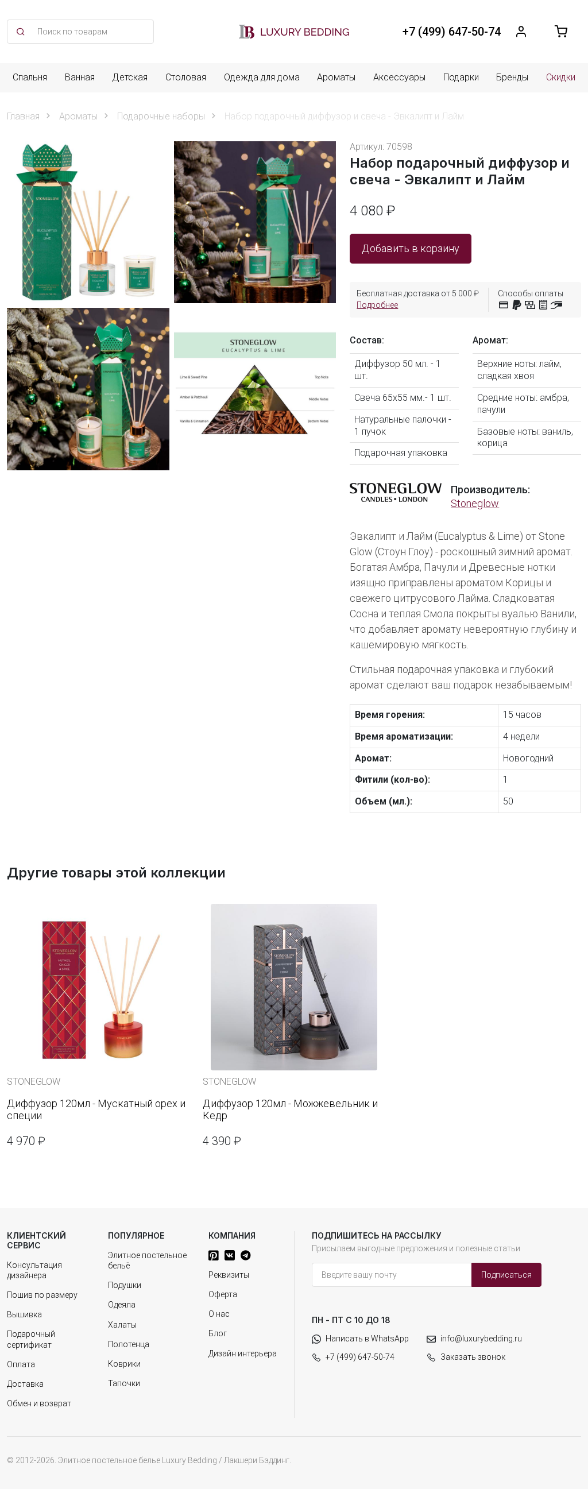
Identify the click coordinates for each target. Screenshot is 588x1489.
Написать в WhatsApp (367, 1338)
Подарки (461, 77)
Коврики (124, 1363)
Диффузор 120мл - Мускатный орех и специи (96, 1109)
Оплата (21, 1364)
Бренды (512, 77)
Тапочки (124, 1383)
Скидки (560, 77)
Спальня (30, 77)
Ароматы (336, 77)
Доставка (25, 1384)
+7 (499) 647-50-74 (360, 1357)
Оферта (222, 1294)
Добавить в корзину (410, 248)
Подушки (124, 1285)
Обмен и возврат (39, 1403)
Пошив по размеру (42, 1295)
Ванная (80, 77)
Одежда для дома (262, 77)
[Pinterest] (213, 1255)
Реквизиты (228, 1274)
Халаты (122, 1324)
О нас (219, 1313)
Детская (130, 77)
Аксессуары (399, 77)
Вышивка (24, 1314)
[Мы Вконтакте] (230, 1255)
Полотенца (128, 1344)
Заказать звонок (472, 1357)
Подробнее (377, 305)
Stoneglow (475, 503)
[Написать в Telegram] (245, 1255)
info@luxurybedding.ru (481, 1338)
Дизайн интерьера (242, 1353)
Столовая (185, 77)
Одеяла (122, 1304)
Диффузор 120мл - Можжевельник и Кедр (290, 1109)
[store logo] (294, 31)
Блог (217, 1333)
